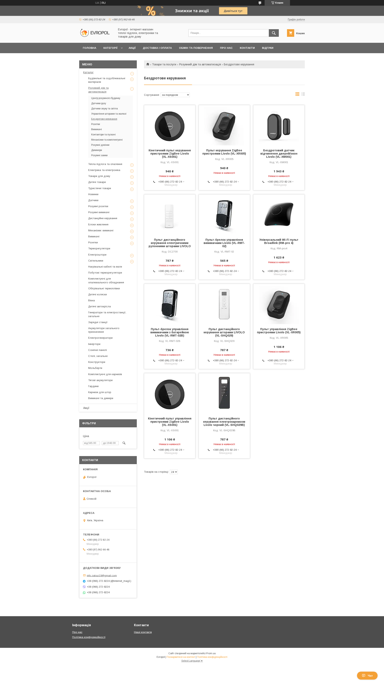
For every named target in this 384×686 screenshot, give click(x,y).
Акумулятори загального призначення (103, 330)
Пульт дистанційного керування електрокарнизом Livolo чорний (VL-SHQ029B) (224, 421)
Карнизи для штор (99, 392)
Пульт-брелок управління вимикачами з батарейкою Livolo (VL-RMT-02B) (169, 332)
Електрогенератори (100, 337)
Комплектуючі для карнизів (105, 374)
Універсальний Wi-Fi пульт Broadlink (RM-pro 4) (278, 241)
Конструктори (96, 361)
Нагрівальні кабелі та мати (105, 266)
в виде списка (303, 95)
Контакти (247, 47)
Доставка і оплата (157, 47)
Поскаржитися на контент (181, 657)
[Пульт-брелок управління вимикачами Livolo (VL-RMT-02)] (224, 215)
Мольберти (95, 367)
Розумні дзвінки (100, 145)
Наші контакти (143, 632)
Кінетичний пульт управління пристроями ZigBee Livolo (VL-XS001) (169, 421)
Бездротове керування (104, 119)
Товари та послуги (164, 64)
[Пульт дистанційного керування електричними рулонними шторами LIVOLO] (169, 215)
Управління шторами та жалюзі (108, 113)
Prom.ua (211, 653)
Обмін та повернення (196, 47)
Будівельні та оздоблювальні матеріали (106, 80)
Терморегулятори (99, 248)
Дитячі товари (97, 182)
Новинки (93, 194)
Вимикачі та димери (100, 398)
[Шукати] (274, 33)
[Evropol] (96, 37)
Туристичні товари (99, 188)
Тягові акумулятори (100, 380)
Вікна (91, 300)
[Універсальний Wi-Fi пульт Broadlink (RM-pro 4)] (278, 215)
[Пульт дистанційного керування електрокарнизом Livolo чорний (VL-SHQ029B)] (224, 393)
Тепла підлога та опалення (105, 164)
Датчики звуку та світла (104, 108)
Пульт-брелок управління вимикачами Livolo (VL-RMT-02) (224, 243)
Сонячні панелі (97, 349)
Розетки (95, 124)
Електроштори (97, 254)
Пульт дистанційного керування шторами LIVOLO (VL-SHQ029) (224, 332)
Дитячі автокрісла (99, 306)
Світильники (95, 260)
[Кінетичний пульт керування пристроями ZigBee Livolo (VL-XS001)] (169, 125)
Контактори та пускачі (103, 134)
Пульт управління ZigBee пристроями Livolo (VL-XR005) (279, 331)
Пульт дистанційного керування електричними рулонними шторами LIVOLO (170, 243)
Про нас (226, 47)
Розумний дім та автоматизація (200, 64)
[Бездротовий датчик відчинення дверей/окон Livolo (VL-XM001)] (278, 125)
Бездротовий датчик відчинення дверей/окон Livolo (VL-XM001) (278, 153)
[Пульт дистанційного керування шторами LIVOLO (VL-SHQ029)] (224, 304)
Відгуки (267, 47)
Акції (132, 47)
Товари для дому (99, 176)
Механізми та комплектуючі (107, 139)
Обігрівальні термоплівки (104, 288)
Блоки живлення (98, 224)
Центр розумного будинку (105, 98)
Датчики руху (98, 103)
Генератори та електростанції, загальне (107, 314)
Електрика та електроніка (104, 170)
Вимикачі (96, 129)
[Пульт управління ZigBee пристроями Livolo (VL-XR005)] (278, 304)
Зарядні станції (98, 322)
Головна (89, 47)
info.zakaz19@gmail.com (102, 575)
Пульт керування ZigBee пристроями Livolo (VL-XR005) (224, 152)
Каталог (88, 72)
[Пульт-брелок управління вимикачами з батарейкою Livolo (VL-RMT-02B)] (169, 304)
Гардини (93, 386)
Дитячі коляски (97, 294)
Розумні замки (99, 155)
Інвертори (94, 344)
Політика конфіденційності (88, 637)
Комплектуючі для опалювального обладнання (106, 280)
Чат (370, 675)
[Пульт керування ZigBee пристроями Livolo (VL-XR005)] (224, 125)
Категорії (110, 47)
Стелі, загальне (98, 355)
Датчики (93, 200)
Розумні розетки (98, 206)
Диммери (96, 150)
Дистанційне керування (102, 218)
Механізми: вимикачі (100, 230)
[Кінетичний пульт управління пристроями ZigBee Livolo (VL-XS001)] (169, 393)
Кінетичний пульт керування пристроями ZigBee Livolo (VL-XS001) (170, 153)
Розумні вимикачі (98, 212)
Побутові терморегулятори (105, 272)
